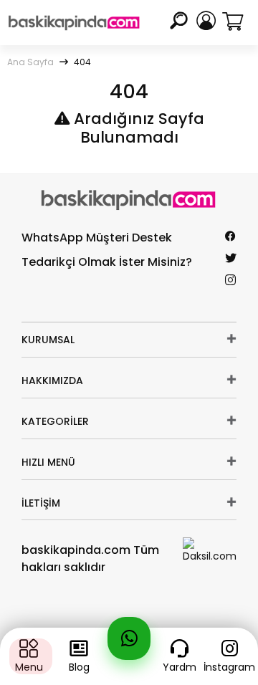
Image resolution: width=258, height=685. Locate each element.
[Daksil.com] (209, 550)
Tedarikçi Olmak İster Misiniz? (107, 262)
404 (82, 62)
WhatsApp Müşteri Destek (97, 237)
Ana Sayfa (30, 62)
